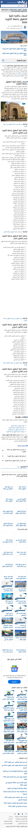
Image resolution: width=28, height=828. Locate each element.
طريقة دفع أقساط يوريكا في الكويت (17, 788)
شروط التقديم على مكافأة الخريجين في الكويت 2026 (16, 783)
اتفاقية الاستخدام (8, 824)
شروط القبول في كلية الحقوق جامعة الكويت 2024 (14, 54)
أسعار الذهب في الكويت (21, 821)
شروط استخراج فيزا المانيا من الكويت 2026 (15, 803)
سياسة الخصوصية (8, 821)
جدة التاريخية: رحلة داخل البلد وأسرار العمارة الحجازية (15, 792)
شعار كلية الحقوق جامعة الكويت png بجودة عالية (14, 50)
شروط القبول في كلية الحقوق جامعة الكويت (15, 364)
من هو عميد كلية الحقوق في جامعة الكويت (15, 125)
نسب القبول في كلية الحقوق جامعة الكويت (15, 319)
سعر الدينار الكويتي (22, 824)
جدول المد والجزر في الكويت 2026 (17, 806)
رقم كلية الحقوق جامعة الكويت (16, 428)
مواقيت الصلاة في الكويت (21, 817)
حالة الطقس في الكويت (21, 819)
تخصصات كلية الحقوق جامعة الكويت (12, 232)
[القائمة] (2, 2)
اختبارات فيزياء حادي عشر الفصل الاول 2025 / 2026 (15, 778)
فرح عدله (10, 26)
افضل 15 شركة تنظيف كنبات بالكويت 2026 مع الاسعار (14, 766)
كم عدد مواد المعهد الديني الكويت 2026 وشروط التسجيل (16, 798)
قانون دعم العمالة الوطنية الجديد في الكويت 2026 (15, 772)
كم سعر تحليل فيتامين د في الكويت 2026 (15, 762)
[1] (12, 99)
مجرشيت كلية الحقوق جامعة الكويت (15, 432)
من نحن (10, 817)
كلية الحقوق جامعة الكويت (17, 426)
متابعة (14, 681)
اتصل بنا (10, 819)
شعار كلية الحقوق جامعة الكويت (16, 430)
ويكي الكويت (20, 74)
